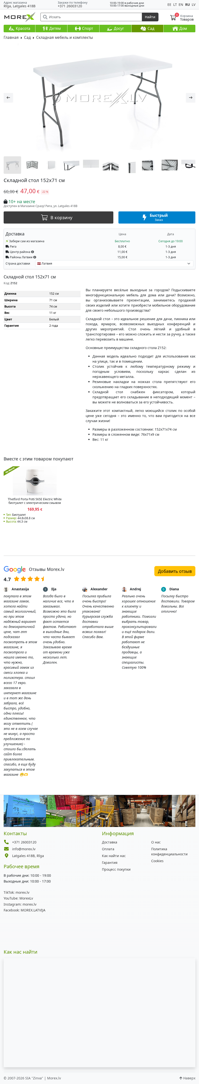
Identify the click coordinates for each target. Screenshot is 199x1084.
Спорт (87, 28)
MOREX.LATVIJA (24, 910)
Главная (11, 37)
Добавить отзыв (175, 571)
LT (175, 4)
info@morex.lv (23, 849)
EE (169, 4)
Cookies (157, 861)
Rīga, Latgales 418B (19, 6)
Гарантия (109, 862)
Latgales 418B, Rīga (28, 855)
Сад (150, 28)
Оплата (108, 849)
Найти (150, 17)
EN (181, 4)
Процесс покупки (116, 869)
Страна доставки (18, 263)
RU (188, 4)
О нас (156, 842)
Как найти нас (114, 855)
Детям (54, 28)
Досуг (118, 28)
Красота (22, 28)
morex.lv (16, 892)
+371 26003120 (70, 6)
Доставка (109, 842)
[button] (32, 252)
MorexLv (18, 898)
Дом (182, 28)
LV (193, 4)
